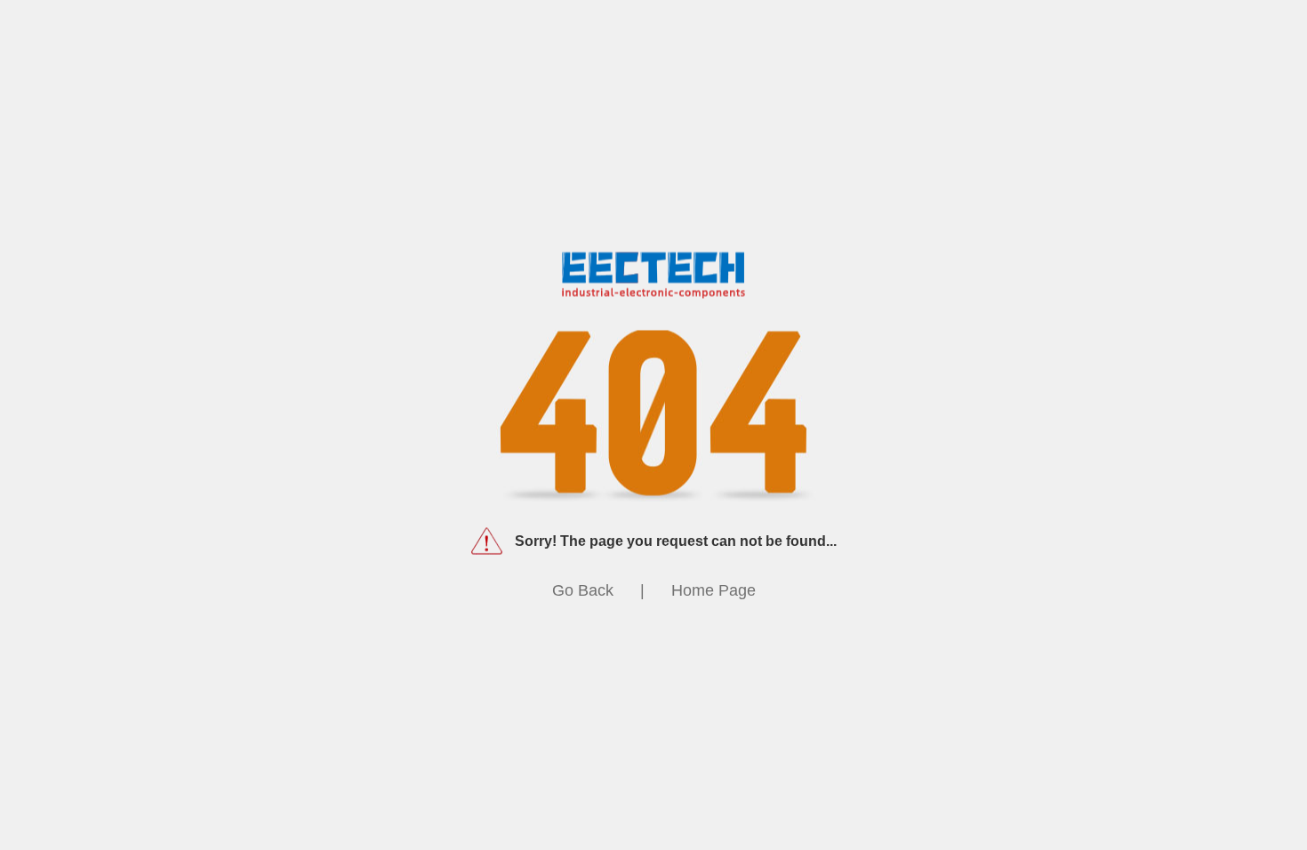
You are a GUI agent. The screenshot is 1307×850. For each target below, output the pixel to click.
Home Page (713, 590)
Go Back (582, 590)
